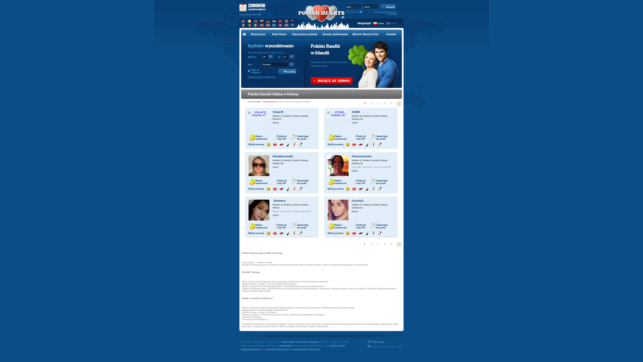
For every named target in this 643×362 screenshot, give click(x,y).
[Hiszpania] (262, 25)
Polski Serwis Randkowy (308, 342)
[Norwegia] (280, 21)
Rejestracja (258, 34)
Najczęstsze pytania (304, 34)
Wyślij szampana (288, 145)
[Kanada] (286, 21)
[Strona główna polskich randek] (244, 34)
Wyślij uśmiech (268, 145)
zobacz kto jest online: (250, 14)
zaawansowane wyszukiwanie (261, 77)
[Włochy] (256, 25)
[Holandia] (274, 21)
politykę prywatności (250, 349)
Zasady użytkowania (335, 34)
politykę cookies (338, 346)
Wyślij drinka (294, 145)
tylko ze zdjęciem (256, 71)
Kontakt (391, 34)
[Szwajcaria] (280, 25)
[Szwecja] (274, 25)
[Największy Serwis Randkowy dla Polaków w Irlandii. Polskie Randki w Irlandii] (321, 17)
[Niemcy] (268, 21)
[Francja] (243, 25)
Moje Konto (279, 34)
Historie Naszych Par (365, 34)
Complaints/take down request (306, 349)
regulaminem (286, 346)
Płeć (250, 64)
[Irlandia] (249, 21)
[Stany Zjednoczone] (256, 21)
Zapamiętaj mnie (353, 12)
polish (381, 23)
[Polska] (262, 21)
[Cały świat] (293, 25)
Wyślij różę (301, 145)
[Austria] (268, 25)
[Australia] (293, 21)
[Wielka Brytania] (243, 21)
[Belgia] (249, 25)
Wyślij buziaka (275, 145)
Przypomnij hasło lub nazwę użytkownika (385, 13)
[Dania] (286, 25)
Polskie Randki (288, 342)
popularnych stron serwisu (278, 349)
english (394, 23)
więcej (276, 122)
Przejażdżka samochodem (281, 145)
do (279, 57)
